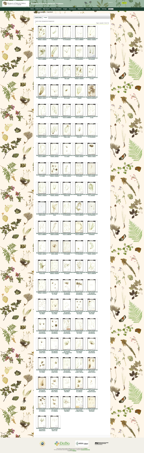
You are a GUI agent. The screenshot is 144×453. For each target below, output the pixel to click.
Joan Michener (67, 294)
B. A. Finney (54, 98)
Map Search (46, 8)
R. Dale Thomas (54, 117)
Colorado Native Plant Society (67, 353)
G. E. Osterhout (42, 411)
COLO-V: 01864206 (79, 234)
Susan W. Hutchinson (91, 98)
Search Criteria (38, 17)
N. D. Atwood (54, 39)
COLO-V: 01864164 (79, 215)
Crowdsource (72, 8)
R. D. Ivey (92, 78)
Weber (54, 215)
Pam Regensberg (91, 215)
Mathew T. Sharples (42, 39)
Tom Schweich (91, 59)
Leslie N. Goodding (54, 234)
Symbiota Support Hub (85, 449)
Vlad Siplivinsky (79, 294)
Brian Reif (42, 78)
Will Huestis (91, 411)
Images (65, 8)
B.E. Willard (42, 313)
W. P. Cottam (67, 98)
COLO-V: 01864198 (92, 273)
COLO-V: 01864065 (67, 117)
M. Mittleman (91, 234)
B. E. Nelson (66, 59)
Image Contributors (42, 12)
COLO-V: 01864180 (67, 234)
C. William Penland (79, 411)
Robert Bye (79, 137)
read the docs (72, 449)
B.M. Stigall (79, 313)
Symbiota (74, 450)
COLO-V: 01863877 (42, 156)
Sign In (124, 2)
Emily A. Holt (54, 430)
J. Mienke (79, 98)
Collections (38, 8)
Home (32, 8)
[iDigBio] (62, 443)
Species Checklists (56, 8)
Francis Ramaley (42, 333)
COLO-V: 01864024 (42, 234)
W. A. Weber (42, 176)
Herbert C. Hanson (42, 98)
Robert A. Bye (67, 195)
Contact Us (110, 2)
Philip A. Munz (67, 137)
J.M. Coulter (79, 333)
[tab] (38, 17)
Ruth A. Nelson (54, 391)
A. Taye (54, 59)
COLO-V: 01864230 (79, 39)
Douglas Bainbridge (91, 294)
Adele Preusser (42, 215)
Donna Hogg (42, 273)
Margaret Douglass (91, 391)
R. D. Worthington (67, 39)
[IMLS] (82, 444)
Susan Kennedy (91, 352)
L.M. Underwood (42, 391)
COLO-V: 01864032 (79, 117)
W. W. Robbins (79, 176)
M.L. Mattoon (79, 391)
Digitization (81, 8)
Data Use (88, 8)
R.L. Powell (54, 294)
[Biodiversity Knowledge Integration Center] (101, 444)
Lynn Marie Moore (67, 313)
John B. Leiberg (54, 254)
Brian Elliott (66, 391)
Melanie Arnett (42, 430)
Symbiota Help (96, 8)
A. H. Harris (66, 156)
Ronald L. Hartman (55, 156)
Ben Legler (67, 78)
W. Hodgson (67, 273)
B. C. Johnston (91, 195)
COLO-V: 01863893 (42, 59)
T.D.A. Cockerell (91, 176)
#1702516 (85, 448)
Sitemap (104, 8)
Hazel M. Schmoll (91, 372)
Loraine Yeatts (42, 352)
